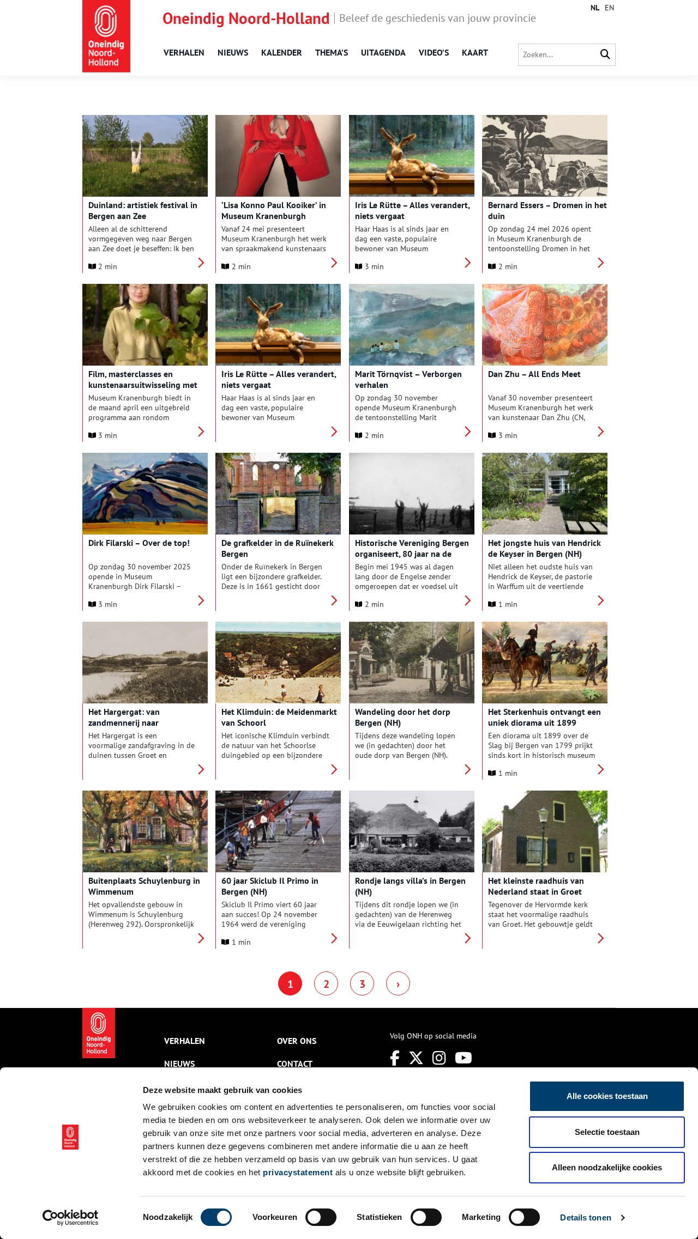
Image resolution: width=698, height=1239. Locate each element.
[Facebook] (395, 1058)
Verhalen (184, 52)
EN (609, 8)
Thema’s (331, 52)
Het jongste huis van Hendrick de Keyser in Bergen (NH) (544, 548)
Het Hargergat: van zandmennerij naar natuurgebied (124, 722)
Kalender (281, 52)
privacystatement (298, 1172)
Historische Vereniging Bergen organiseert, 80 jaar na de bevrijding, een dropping (412, 553)
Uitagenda (383, 52)
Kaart (475, 52)
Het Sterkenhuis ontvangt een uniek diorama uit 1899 (544, 717)
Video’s (434, 52)
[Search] (605, 55)
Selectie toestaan (607, 1132)
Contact (294, 1063)
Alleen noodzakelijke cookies (607, 1167)
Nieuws (233, 52)
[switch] (320, 1217)
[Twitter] (416, 1058)
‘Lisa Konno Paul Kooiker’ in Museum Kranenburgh (273, 210)
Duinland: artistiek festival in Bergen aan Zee (142, 210)
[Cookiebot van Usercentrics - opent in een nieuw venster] (70, 1218)
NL (595, 8)
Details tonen (585, 1217)
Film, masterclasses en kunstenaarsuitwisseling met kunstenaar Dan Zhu (142, 384)
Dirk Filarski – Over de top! (139, 542)
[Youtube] (463, 1058)
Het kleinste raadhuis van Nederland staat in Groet (536, 886)
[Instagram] (439, 1058)
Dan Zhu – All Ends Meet (534, 373)
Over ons (296, 1040)
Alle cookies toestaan (607, 1096)
